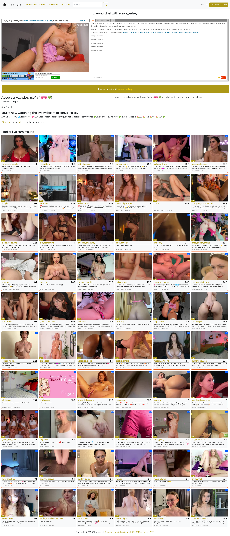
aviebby (157, 400)
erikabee (82, 321)
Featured (31, 4)
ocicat (156, 203)
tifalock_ (158, 243)
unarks (5, 282)
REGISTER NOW (219, 4)
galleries (22, 122)
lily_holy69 (197, 479)
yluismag (6, 400)
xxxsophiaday (8, 361)
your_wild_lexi (9, 439)
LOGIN (204, 4)
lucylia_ (5, 203)
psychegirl (197, 321)
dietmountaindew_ (201, 282)
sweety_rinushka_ (86, 243)
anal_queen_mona (201, 243)
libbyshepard (84, 164)
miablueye (45, 400)
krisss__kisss (7, 518)
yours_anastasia (47, 321)
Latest (43, 4)
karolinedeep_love (201, 400)
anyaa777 (44, 439)
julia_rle (44, 282)
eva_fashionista (47, 243)
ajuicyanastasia (47, 479)
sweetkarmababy (10, 164)
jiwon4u (44, 203)
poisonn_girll (122, 282)
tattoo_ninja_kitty (86, 282)
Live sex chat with (115, 89)
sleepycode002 (9, 243)
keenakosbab (8, 479)
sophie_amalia (122, 361)
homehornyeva (161, 282)
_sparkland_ (46, 164)
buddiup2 (121, 321)
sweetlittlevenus (86, 400)
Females (54, 4)
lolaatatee (159, 518)
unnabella (7, 321)
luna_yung (159, 439)
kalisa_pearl (83, 203)
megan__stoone (161, 361)
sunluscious (121, 439)
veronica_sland (85, 361)
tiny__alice (159, 321)
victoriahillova (160, 164)
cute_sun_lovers (200, 518)
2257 (152, 532)
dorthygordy (84, 479)
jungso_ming (122, 164)
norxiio (119, 479)
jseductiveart (122, 243)
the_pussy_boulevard (202, 203)
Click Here (6, 122)
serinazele (83, 518)
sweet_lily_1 (121, 518)
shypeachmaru (199, 439)
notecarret (121, 400)
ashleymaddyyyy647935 (51, 518)
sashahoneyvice (199, 361)
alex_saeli (44, 361)
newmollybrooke (124, 203)
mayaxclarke (160, 479)
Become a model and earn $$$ (119, 532)
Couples (66, 4)
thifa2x (81, 439)
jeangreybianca (199, 164)
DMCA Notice (141, 532)
